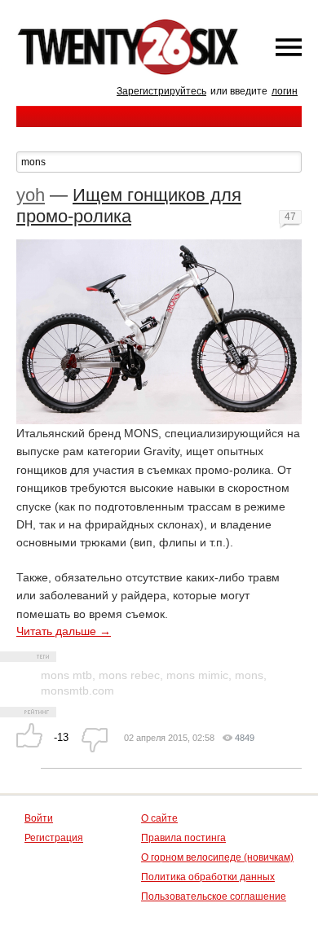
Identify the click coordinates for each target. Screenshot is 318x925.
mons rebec (129, 675)
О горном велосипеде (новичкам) (217, 857)
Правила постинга (183, 838)
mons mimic (197, 675)
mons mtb (66, 675)
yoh (30, 195)
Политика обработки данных (208, 877)
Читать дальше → (63, 631)
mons (249, 675)
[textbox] (159, 162)
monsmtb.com (77, 690)
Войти (38, 818)
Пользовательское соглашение (213, 896)
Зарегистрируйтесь (161, 91)
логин (285, 91)
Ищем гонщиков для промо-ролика (128, 205)
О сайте (159, 818)
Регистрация (53, 838)
